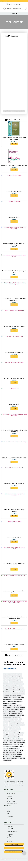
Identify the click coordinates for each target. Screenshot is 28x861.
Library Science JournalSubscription (10, 691)
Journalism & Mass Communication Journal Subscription (12, 718)
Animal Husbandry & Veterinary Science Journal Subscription (14, 741)
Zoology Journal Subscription (15, 676)
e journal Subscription (14, 681)
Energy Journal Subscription (19, 707)
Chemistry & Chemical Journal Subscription (12, 756)
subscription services (16, 693)
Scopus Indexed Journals (8, 674)
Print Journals (14, 22)
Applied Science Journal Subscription (13, 751)
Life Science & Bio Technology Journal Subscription (13, 709)
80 (17, 119)
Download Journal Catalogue (14, 844)
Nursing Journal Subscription (9, 711)
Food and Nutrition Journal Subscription (12, 740)
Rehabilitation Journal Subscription (10, 678)
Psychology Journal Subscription (16, 713)
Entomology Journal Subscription (10, 758)
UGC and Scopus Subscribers (14, 851)
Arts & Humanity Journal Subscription (14, 725)
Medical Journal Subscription (9, 715)
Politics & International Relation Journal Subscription (14, 694)
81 (19, 119)
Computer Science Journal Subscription (11, 736)
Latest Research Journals (8, 685)
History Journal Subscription (18, 689)
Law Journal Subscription (18, 734)
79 (15, 119)
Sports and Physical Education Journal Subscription (13, 747)
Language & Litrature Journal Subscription (12, 705)
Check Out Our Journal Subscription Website (14, 111)
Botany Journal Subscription (15, 728)
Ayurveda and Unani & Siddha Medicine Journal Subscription (13, 745)
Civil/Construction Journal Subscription (11, 750)
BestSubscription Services (18, 683)
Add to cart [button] (14, 143)
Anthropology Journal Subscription (13, 696)
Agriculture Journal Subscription (9, 703)
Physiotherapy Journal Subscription (15, 701)
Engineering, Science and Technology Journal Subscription (12, 753)
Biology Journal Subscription (15, 724)
